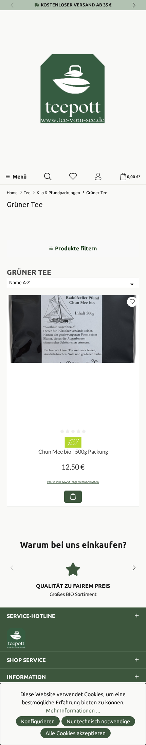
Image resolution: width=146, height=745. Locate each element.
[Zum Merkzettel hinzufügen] (132, 302)
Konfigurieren (38, 721)
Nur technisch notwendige (98, 721)
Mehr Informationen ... (73, 710)
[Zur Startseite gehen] (73, 88)
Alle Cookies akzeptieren (75, 733)
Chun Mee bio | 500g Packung (73, 451)
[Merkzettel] (73, 177)
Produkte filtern (76, 248)
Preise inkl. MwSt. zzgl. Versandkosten (73, 482)
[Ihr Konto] (98, 177)
